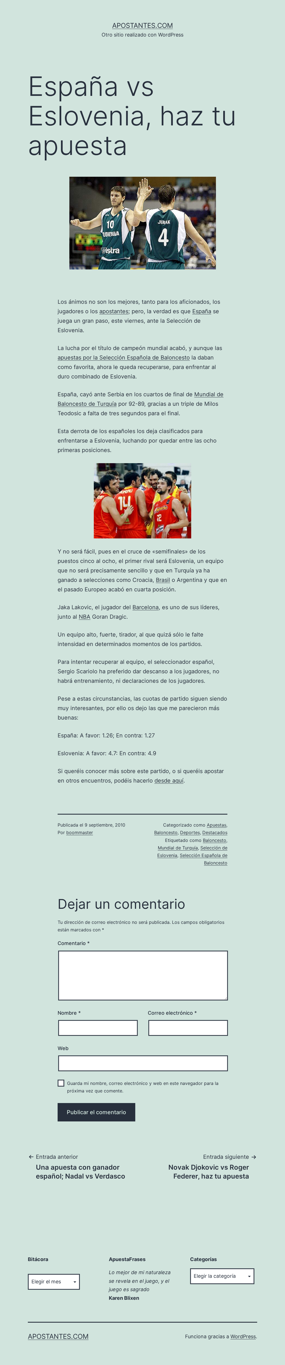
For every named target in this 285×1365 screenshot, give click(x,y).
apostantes (113, 311)
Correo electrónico (172, 1013)
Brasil (163, 580)
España (201, 311)
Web (63, 1048)
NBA (84, 616)
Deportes (190, 832)
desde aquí (168, 780)
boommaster (79, 832)
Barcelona (145, 607)
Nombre (69, 1013)
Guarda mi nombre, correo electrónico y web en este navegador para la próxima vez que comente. (142, 1087)
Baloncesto (166, 832)
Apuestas (216, 825)
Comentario (74, 943)
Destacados (214, 832)
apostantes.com (142, 25)
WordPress (243, 1336)
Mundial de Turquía (178, 848)
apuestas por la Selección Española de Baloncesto (124, 357)
